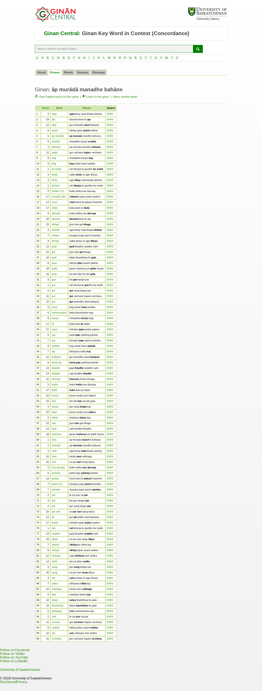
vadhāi (55, 627)
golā (54, 274)
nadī (54, 451)
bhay (54, 180)
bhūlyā (55, 185)
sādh (54, 561)
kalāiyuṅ (56, 357)
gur (53, 285)
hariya (55, 318)
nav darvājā (58, 467)
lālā (54, 401)
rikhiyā (55, 544)
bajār (55, 152)
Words (68, 72)
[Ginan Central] (55, 20)
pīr (53, 517)
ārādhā (56, 141)
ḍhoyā (55, 241)
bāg (54, 158)
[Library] (207, 19)
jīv (53, 324)
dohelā (56, 230)
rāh (53, 528)
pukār (55, 522)
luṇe (54, 428)
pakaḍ (55, 478)
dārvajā (56, 213)
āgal (54, 114)
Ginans (55, 72)
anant (55, 130)
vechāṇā (56, 638)
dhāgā (55, 224)
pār (53, 495)
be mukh (56, 169)
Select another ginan (125, 96)
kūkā (54, 390)
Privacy (21, 682)
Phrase (86, 108)
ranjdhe (56, 533)
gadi (54, 246)
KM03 (110, 114)
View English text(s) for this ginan (58, 96)
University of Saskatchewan (20, 669)
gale (54, 257)
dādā (55, 208)
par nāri (56, 511)
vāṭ (53, 633)
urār (54, 616)
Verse (45, 108)
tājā (54, 594)
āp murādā (58, 136)
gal (53, 252)
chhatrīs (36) (59, 196)
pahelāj (56, 473)
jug (53, 335)
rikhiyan (56, 555)
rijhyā (55, 539)
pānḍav (56, 489)
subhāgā (57, 589)
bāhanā (56, 147)
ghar (54, 263)
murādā (56, 445)
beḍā (55, 174)
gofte (54, 268)
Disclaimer (8, 682)
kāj (53, 351)
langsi (55, 406)
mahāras (57, 434)
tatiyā (55, 600)
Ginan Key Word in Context (116, 33)
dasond (56, 219)
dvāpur (56, 235)
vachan (56, 622)
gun (54, 279)
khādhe (56, 368)
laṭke (54, 412)
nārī (54, 462)
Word (59, 108)
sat (53, 578)
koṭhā (55, 384)
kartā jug (56, 362)
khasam (56, 379)
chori (54, 202)
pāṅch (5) (57, 484)
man (54, 439)
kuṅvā (55, 395)
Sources (82, 72)
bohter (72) (58, 191)
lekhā (55, 417)
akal (54, 125)
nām (54, 456)
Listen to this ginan (97, 96)
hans (54, 307)
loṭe (54, 423)
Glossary (98, 72)
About (41, 72)
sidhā (55, 583)
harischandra (59, 312)
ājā (53, 119)
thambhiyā (57, 605)
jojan (54, 329)
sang (54, 567)
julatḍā (55, 346)
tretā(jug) (57, 611)
